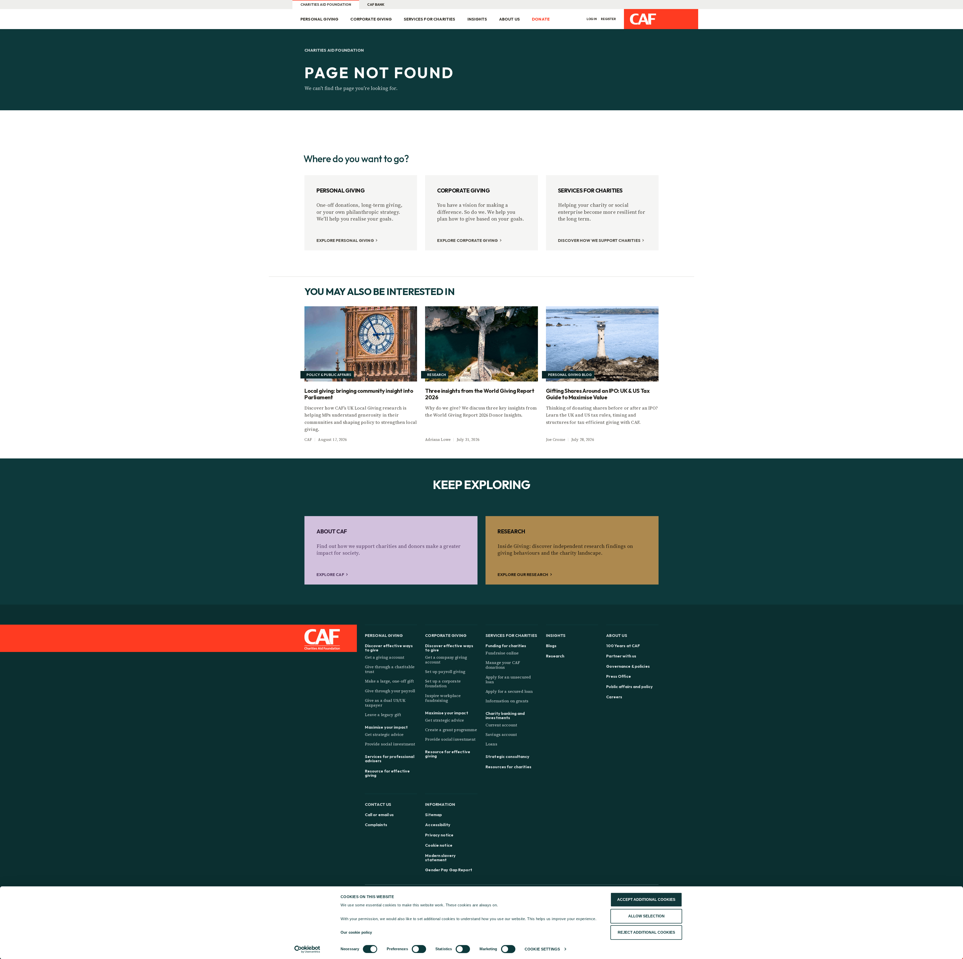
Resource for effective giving (387, 773)
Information (440, 804)
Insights (477, 19)
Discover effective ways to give (389, 648)
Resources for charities (508, 767)
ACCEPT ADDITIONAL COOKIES (646, 899)
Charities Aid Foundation (325, 4)
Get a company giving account (446, 659)
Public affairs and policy (629, 687)
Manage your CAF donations (503, 665)
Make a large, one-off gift (389, 681)
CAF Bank (375, 4)
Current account (501, 725)
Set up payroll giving (445, 671)
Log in (592, 19)
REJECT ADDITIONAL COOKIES (646, 932)
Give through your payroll (390, 691)
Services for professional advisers (389, 758)
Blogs (551, 646)
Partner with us (621, 656)
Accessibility (437, 825)
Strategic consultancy (508, 756)
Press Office (618, 676)
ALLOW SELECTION (646, 916)
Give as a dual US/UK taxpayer (385, 703)
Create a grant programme (451, 729)
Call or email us (379, 815)
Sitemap (433, 815)
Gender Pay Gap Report (448, 870)
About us (509, 19)
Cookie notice (438, 845)
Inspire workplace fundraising (442, 698)
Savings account (501, 734)
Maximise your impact (386, 727)
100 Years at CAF (623, 646)
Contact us (378, 804)
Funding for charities (506, 646)
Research (555, 656)
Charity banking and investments (505, 715)
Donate (541, 19)
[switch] (419, 949)
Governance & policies (628, 666)
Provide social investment (390, 744)
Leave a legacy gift (383, 714)
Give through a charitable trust (390, 669)
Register (608, 19)
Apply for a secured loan (509, 691)
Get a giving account (385, 657)
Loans (491, 744)
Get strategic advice (384, 734)
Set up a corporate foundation (443, 683)
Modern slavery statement (440, 857)
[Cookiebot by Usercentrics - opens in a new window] (307, 949)
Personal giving (319, 19)
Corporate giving (371, 19)
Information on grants (507, 701)
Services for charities (429, 19)
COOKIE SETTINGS (542, 949)
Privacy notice (439, 835)
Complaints (376, 825)
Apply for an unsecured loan (508, 679)
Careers (614, 697)
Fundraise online (502, 653)
